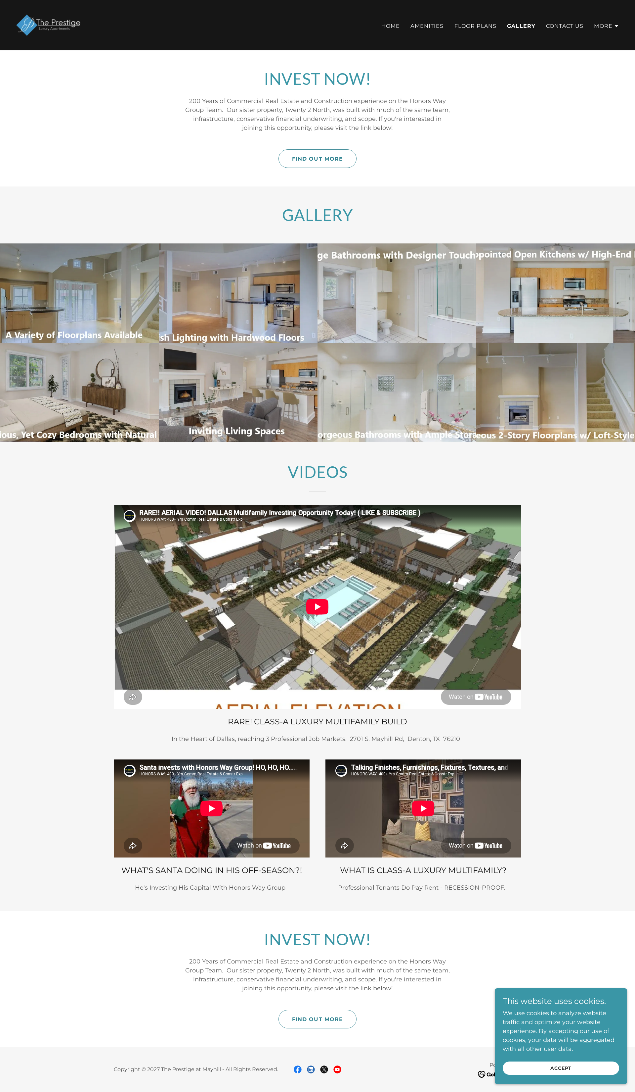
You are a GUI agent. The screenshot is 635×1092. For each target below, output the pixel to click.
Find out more (317, 159)
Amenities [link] (427, 26)
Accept (561, 1068)
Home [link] (390, 26)
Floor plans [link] (475, 26)
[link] (48, 24)
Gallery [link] (521, 26)
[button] (606, 26)
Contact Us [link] (564, 26)
